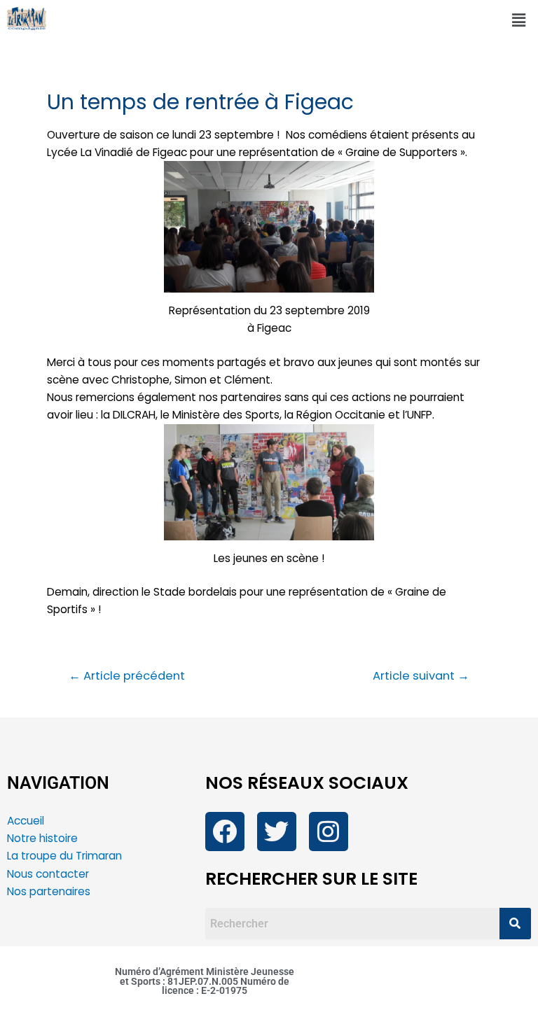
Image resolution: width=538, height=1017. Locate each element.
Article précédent (127, 676)
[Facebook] (224, 831)
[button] (519, 20)
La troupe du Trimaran (64, 855)
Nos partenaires (48, 891)
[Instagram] (328, 831)
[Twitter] (276, 831)
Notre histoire (42, 838)
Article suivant (421, 676)
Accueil (25, 820)
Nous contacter (49, 874)
